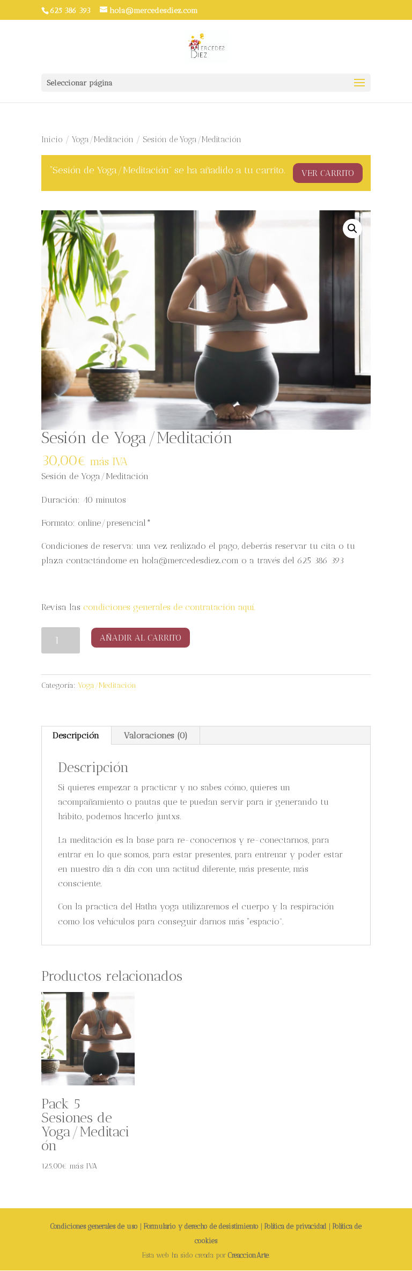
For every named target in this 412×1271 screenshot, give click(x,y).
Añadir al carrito (140, 638)
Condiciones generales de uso (94, 1226)
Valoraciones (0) (156, 735)
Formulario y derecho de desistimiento (201, 1226)
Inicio (52, 139)
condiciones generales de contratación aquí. (169, 607)
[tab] (76, 735)
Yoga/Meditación (103, 139)
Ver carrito (327, 173)
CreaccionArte (248, 1255)
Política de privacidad (295, 1226)
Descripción (76, 735)
